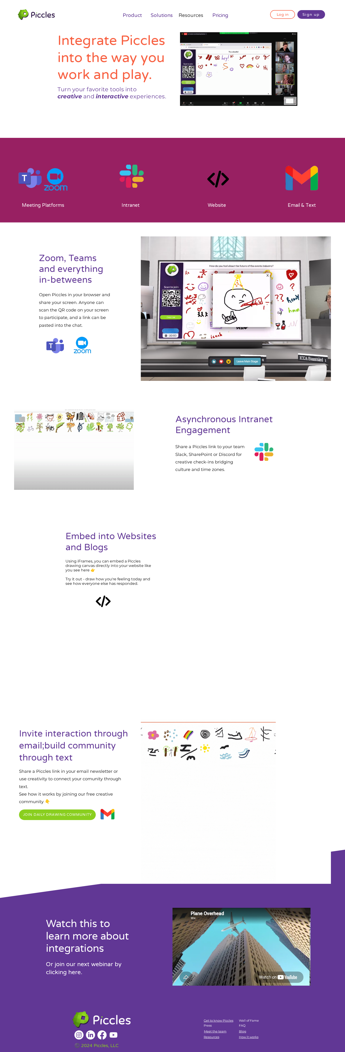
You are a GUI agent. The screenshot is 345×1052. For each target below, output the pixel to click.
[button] (57, 814)
